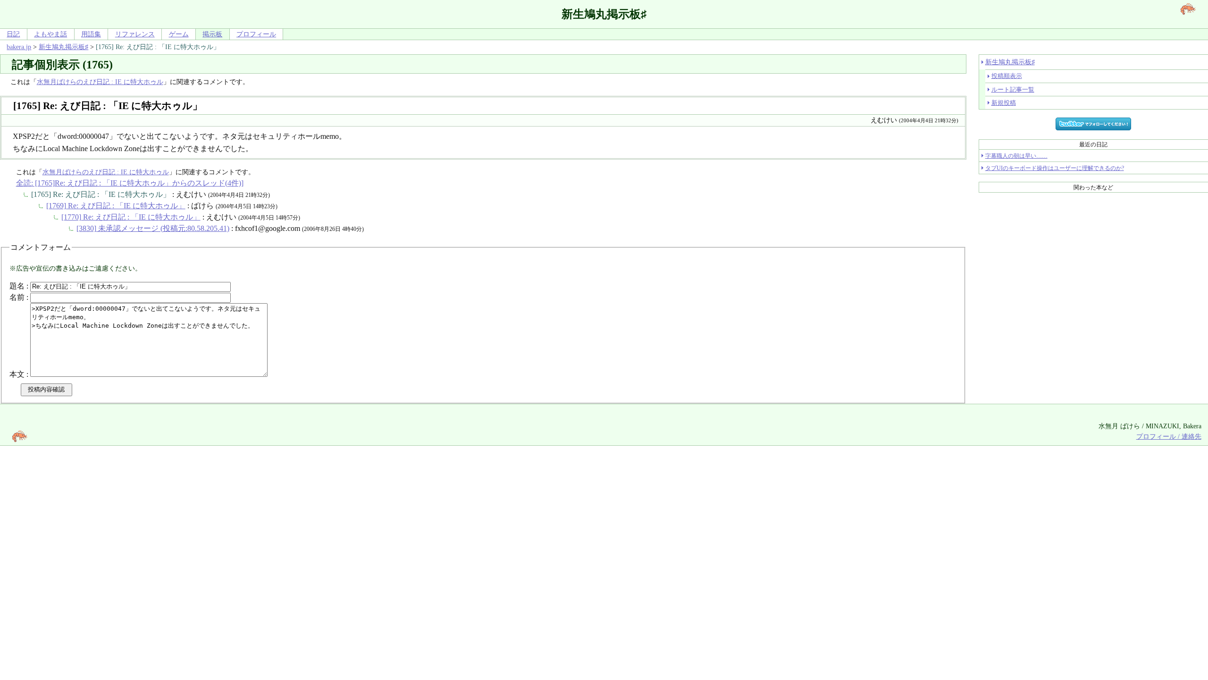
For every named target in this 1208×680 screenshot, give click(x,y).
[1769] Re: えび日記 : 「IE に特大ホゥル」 (115, 206)
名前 (17, 297)
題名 (17, 286)
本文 (17, 374)
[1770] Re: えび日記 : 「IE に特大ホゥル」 (131, 217)
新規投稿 (1003, 102)
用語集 (91, 34)
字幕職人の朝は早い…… (1016, 156)
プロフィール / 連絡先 (1168, 436)
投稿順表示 (1006, 75)
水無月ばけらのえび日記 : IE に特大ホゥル (100, 81)
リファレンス (135, 34)
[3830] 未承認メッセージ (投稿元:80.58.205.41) (152, 228)
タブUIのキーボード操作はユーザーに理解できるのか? (1054, 168)
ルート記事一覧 (1012, 89)
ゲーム (179, 34)
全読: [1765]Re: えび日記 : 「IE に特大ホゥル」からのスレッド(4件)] (129, 183)
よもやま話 (50, 34)
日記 (13, 34)
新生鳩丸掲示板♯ (63, 47)
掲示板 (212, 34)
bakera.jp (19, 47)
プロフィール (256, 34)
